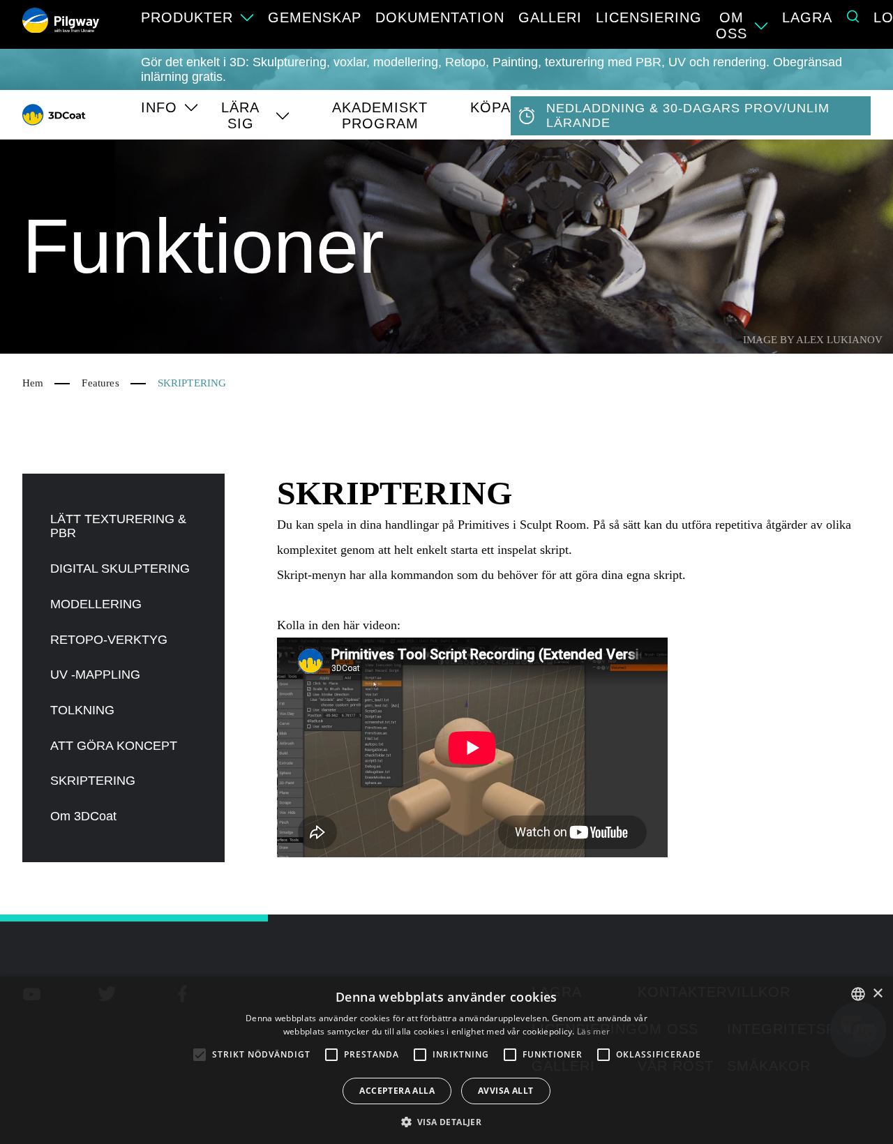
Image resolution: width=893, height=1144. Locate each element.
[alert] (446, 1060)
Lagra (807, 17)
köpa (490, 107)
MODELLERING (96, 604)
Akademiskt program (380, 115)
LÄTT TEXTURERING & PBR (118, 526)
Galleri (550, 17)
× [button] (877, 993)
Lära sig (240, 115)
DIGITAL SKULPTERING (120, 568)
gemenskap (314, 17)
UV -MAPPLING (95, 675)
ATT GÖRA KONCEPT (113, 746)
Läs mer (593, 1031)
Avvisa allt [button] (505, 1091)
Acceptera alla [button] (397, 1091)
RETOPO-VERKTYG (108, 640)
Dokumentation (439, 17)
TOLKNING (82, 710)
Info (159, 107)
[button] (447, 1121)
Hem (32, 383)
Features (100, 383)
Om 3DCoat (83, 816)
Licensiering (649, 17)
